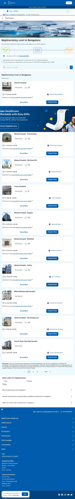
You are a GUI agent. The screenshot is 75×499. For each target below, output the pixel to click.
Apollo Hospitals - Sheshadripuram (26, 318)
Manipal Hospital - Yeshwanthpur (25, 134)
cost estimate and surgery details (21, 97)
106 (46, 371)
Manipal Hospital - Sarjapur (23, 213)
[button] (68, 11)
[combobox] (37, 67)
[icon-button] (2, 18)
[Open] (66, 67)
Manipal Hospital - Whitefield (24, 239)
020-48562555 (67, 411)
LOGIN (69, 2)
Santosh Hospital (20, 83)
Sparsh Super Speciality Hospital (25, 341)
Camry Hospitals (20, 186)
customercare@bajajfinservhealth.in (47, 411)
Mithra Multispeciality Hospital (24, 291)
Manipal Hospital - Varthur (23, 265)
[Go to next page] (50, 372)
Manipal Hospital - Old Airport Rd (25, 160)
